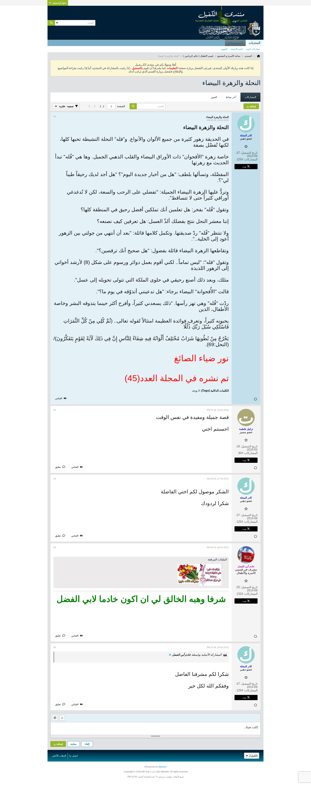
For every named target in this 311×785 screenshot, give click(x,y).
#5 (54, 647)
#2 (54, 410)
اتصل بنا (73, 755)
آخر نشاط (231, 97)
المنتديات (254, 43)
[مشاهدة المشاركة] (169, 654)
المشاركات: (251, 159)
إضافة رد (58, 744)
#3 (54, 479)
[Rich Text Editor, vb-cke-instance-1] (155, 728)
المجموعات (235, 43)
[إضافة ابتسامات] (55, 718)
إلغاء (87, 744)
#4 (54, 547)
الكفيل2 (253, 755)
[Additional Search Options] (57, 23)
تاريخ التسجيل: (249, 152)
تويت (244, 166)
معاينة (73, 744)
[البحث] (51, 23)
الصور (214, 97)
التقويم (224, 49)
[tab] (250, 97)
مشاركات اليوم (253, 49)
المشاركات (250, 97)
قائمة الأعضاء (237, 49)
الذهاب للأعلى (59, 755)
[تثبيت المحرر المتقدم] (62, 718)
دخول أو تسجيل (59, 3)
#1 (54, 116)
